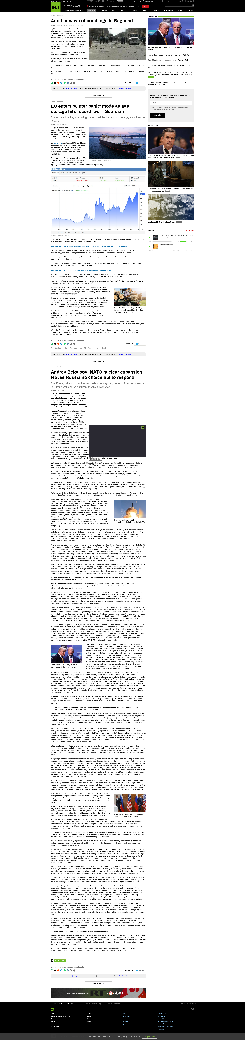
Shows (180, 10)
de (62, 1003)
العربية (52, 1)
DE (64, 1)
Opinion (156, 10)
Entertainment (168, 10)
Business (104, 10)
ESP (57, 1)
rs (68, 1003)
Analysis (145, 10)
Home (53, 15)
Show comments (98, 95)
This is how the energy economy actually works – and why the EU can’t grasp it (89, 246)
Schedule (125, 1021)
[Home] (56, 7)
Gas (89, 348)
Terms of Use (162, 1013)
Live (123, 1013)
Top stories (152, 16)
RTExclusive (60, 960)
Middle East (101, 348)
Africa (122, 10)
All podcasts (190, 230)
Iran (93, 348)
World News (91, 10)
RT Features (133, 10)
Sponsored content (128, 1024)
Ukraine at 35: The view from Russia (162, 222)
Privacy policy (162, 1016)
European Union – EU (78, 348)
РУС (60, 1)
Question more (71, 6)
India (113, 10)
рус (58, 1003)
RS (70, 1)
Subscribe (157, 115)
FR (67, 1)
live (145, 6)
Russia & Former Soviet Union (74, 10)
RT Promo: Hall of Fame (165, 1021)
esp (55, 1003)
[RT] (90, 1)
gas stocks (58, 143)
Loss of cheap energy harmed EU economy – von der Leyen (81, 270)
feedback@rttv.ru (125, 88)
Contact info (162, 1024)
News (52, 1013)
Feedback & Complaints (165, 1026)
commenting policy (70, 88)
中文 (73, 1)
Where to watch (127, 1019)
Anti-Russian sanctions (59, 348)
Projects (190, 10)
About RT (161, 1019)
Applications (126, 1016)
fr (65, 1003)
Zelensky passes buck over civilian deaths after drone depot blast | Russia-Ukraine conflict (114, 6)
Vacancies (161, 1029)
